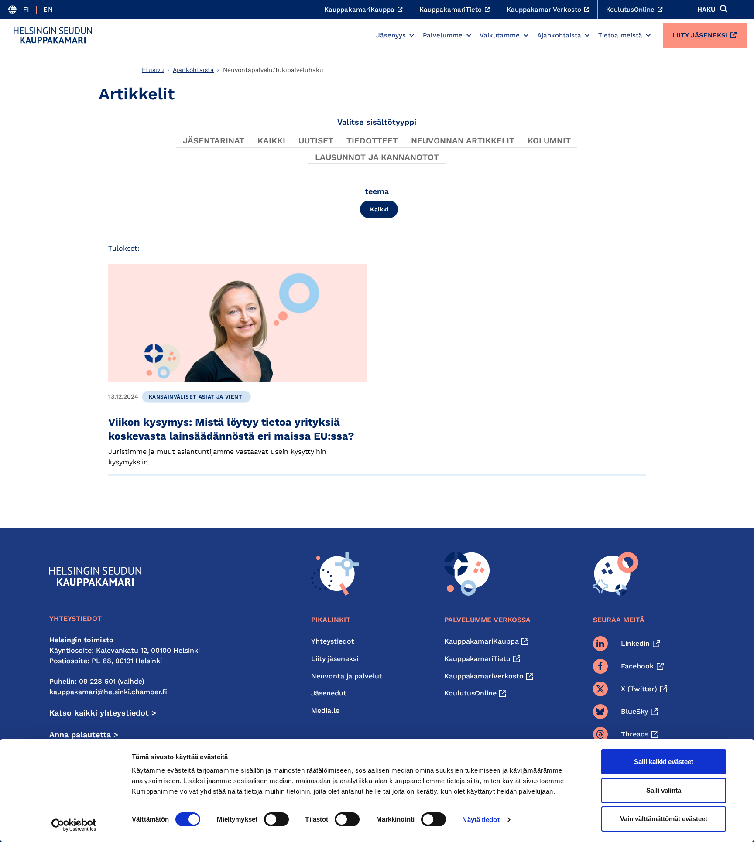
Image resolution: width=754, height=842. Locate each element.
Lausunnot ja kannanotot (377, 157)
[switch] (276, 819)
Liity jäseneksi (700, 35)
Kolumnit (549, 141)
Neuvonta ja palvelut (346, 676)
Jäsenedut (328, 693)
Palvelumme (443, 35)
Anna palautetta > (83, 734)
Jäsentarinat (213, 141)
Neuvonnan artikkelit (462, 141)
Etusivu (153, 69)
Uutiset (315, 141)
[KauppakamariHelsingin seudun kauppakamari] (53, 35)
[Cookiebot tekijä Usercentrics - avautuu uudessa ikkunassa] (74, 825)
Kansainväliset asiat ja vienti (196, 397)
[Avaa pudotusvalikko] (412, 35)
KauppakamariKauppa (481, 641)
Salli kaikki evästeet (663, 761)
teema (377, 191)
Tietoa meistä (620, 35)
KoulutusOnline (470, 693)
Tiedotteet (372, 141)
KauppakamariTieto (477, 659)
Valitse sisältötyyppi (376, 121)
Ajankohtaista (559, 35)
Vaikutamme (500, 35)
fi (26, 10)
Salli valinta (663, 790)
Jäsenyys (391, 35)
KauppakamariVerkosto (484, 676)
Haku (706, 10)
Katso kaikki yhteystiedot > (102, 712)
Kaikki (271, 141)
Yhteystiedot (332, 641)
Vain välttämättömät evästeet (663, 818)
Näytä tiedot (480, 819)
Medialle (325, 710)
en (48, 10)
